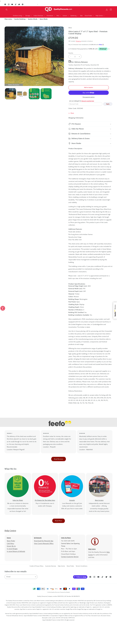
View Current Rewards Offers (43, 543)
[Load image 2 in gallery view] (22, 93)
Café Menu (10, 543)
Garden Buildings (20, 19)
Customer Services (50, 566)
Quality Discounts (55, 592)
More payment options (89, 97)
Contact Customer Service (69, 557)
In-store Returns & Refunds (16, 551)
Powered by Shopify (65, 592)
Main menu (8, 19)
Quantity (70, 53)
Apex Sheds (44, 19)
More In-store (98, 474)
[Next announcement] (79, 4)
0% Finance (44, 474)
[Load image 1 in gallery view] (10, 93)
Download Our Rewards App (43, 541)
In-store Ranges (12, 549)
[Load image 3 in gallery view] (34, 93)
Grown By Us (11, 546)
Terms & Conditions (81, 566)
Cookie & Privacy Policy (36, 566)
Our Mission (16, 474)
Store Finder (11, 541)
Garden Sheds (32, 19)
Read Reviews (58, 459)
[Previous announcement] (38, 4)
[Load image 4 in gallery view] (46, 93)
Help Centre (10, 531)
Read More (58, 521)
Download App (71, 474)
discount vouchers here (88, 101)
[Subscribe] (35, 577)
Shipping (78, 41)
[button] (7, 10)
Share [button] (72, 113)
